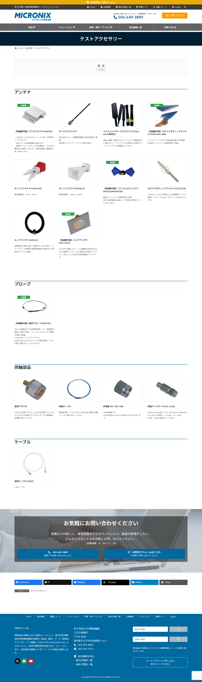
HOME (92, 7)
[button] (58, 554)
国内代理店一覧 (124, 7)
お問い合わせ (177, 15)
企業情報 (106, 7)
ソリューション (72, 616)
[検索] (178, 629)
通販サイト (143, 7)
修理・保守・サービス (93, 616)
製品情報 (40, 616)
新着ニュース (161, 7)
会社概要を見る (85, 656)
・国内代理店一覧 (83, 660)
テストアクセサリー (39, 591)
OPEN (101, 70)
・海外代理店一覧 (83, 664)
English (178, 7)
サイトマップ (144, 616)
